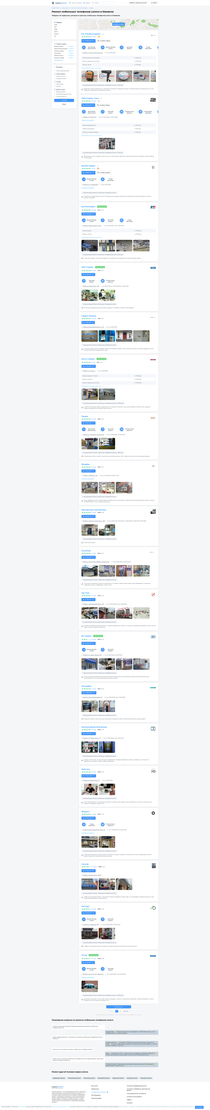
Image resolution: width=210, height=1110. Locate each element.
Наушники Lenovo (118, 1078)
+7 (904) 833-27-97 (89, 776)
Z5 (55, 36)
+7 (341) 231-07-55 (89, 274)
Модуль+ (85, 811)
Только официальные (62, 70)
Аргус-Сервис (88, 359)
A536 (55, 25)
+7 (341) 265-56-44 (89, 214)
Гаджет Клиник (88, 316)
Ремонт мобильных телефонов (79, 8)
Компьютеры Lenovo (74, 1078)
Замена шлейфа (59, 58)
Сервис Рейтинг (56, 8)
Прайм (84, 416)
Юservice (85, 769)
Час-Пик (85, 593)
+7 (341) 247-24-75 (89, 870)
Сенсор (85, 864)
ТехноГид (85, 551)
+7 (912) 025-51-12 (89, 322)
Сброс (64, 104)
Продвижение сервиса (98, 1092)
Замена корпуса (59, 51)
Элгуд (84, 955)
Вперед (126, 1011)
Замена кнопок (58, 55)
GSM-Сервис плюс (90, 98)
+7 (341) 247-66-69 (89, 913)
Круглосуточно (60, 76)
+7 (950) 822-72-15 (89, 41)
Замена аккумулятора (60, 48)
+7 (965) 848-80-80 (89, 692)
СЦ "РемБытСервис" (91, 34)
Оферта (129, 1100)
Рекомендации (96, 1095)
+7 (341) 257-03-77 (89, 643)
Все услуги (94, 1086)
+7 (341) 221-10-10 (89, 962)
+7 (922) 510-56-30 (89, 818)
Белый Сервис (88, 166)
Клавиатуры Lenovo (59, 1078)
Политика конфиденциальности (137, 1086)
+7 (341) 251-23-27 (89, 105)
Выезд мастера (60, 92)
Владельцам (95, 1089)
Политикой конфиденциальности (60, 1106)
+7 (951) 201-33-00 (89, 599)
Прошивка (57, 53)
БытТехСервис (88, 206)
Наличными (59, 84)
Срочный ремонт (61, 96)
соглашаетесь (21, 1106)
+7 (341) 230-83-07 (89, 366)
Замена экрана (58, 46)
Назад (110, 1011)
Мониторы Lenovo (89, 1078)
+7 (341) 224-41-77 (89, 471)
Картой (58, 86)
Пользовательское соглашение (136, 1093)
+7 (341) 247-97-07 (89, 557)
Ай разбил (86, 686)
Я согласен (199, 1107)
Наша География (96, 1098)
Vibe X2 (56, 34)
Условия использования (134, 1096)
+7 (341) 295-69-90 (89, 733)
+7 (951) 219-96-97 (89, 172)
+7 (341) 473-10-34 (89, 516)
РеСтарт (85, 906)
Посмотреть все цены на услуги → (91, 68)
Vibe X (56, 31)
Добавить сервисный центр (138, 3)
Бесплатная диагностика (63, 94)
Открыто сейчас (61, 78)
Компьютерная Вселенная (94, 727)
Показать (64, 100)
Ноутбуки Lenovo (132, 1078)
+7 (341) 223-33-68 (89, 423)
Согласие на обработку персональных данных (138, 1089)
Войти (155, 3)
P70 (55, 27)
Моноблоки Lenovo (104, 1078)
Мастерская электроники (93, 510)
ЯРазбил (85, 464)
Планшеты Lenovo (146, 1078)
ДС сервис (86, 636)
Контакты (130, 1103)
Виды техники (65, 8)
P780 (55, 29)
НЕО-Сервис (87, 267)
